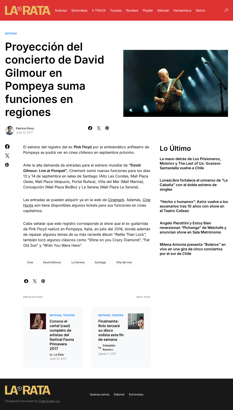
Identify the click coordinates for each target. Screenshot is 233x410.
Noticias (11, 33)
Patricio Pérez (25, 128)
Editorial (119, 394)
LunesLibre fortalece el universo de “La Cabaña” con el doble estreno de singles (194, 185)
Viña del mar (124, 262)
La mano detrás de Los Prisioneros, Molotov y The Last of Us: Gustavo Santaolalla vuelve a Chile (190, 163)
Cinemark (116, 199)
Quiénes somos (99, 394)
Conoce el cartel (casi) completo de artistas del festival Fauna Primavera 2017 (62, 335)
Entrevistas (136, 394)
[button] (226, 10)
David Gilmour (52, 262)
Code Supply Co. (49, 401)
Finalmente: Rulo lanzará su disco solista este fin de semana (111, 330)
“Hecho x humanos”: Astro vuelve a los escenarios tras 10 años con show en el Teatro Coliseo (194, 206)
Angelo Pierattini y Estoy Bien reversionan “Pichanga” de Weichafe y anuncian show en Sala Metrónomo (193, 227)
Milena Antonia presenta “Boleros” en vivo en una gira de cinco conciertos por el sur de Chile (193, 249)
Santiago (100, 262)
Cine (30, 262)
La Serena (78, 262)
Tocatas (69, 315)
